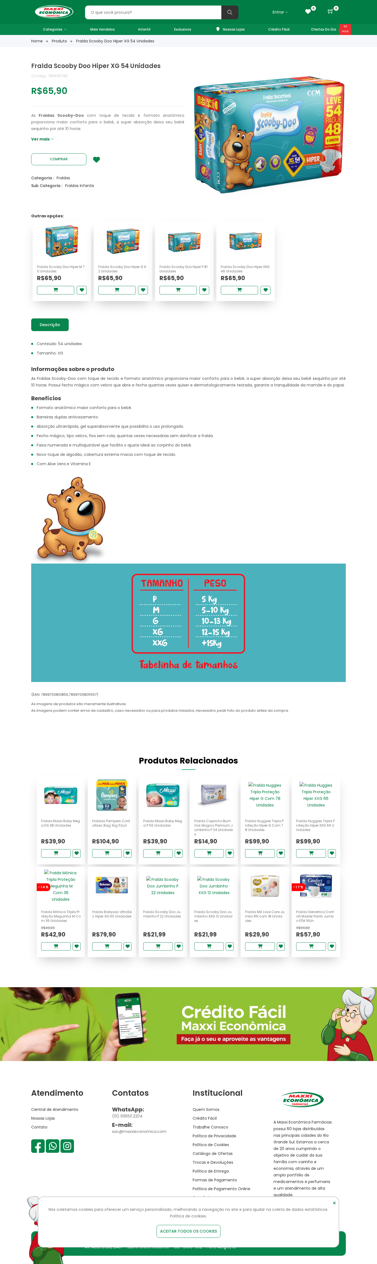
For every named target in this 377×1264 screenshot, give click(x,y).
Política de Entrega (211, 1171)
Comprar (59, 159)
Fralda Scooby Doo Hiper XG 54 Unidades (115, 41)
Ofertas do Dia (323, 29)
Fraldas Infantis (79, 185)
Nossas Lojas (233, 29)
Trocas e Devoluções (213, 1162)
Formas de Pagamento (215, 1180)
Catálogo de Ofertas (213, 1153)
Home (37, 41)
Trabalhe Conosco (210, 1127)
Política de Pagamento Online (221, 1189)
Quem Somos (206, 1109)
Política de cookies (188, 1216)
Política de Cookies (211, 1144)
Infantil (144, 29)
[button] (330, 11)
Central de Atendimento (54, 1109)
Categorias (52, 29)
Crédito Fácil (279, 29)
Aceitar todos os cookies (188, 1231)
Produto (59, 41)
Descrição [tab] (50, 324)
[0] (308, 11)
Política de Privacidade (214, 1136)
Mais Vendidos (102, 29)
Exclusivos (182, 29)
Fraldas (63, 178)
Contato (39, 1127)
